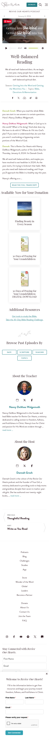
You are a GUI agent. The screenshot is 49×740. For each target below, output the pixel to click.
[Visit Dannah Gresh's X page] (24, 465)
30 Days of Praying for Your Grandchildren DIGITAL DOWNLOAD (24, 294)
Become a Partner (24, 595)
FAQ (24, 620)
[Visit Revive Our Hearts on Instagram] (7, 636)
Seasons (40, 352)
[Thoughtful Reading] (4, 16)
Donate (32, 4)
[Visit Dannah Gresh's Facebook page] (31, 465)
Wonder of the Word (24, 582)
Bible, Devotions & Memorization (26, 90)
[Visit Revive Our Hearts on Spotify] (28, 636)
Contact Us (24, 611)
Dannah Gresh (24, 473)
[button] (46, 4)
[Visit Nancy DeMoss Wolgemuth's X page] (24, 400)
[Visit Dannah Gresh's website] (17, 465)
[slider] (13, 48)
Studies (24, 565)
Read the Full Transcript (24, 185)
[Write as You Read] (44, 16)
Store (24, 577)
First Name (9, 658)
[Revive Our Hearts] (10, 4)
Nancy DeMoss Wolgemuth (24, 407)
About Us (24, 607)
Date (9, 352)
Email (6, 665)
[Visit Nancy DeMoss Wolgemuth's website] (17, 400)
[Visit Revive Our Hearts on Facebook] (14, 636)
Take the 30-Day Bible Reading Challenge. (24, 319)
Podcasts (24, 552)
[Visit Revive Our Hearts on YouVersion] (42, 636)
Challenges (24, 560)
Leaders (24, 590)
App (24, 569)
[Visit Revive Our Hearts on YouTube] (21, 636)
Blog (24, 556)
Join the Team (24, 616)
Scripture (24, 352)
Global (24, 586)
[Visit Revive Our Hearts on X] (35, 636)
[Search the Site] (40, 4)
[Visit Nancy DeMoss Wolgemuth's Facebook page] (31, 400)
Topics (24, 358)
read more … (7, 430)
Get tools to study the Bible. (24, 316)
